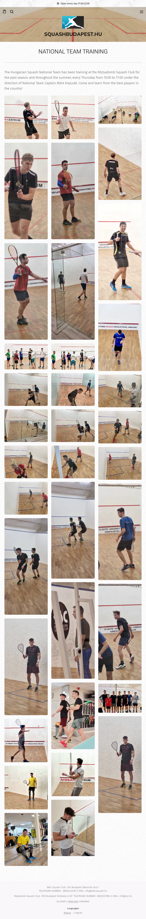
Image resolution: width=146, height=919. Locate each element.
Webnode (73, 901)
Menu (141, 11)
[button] (11, 11)
